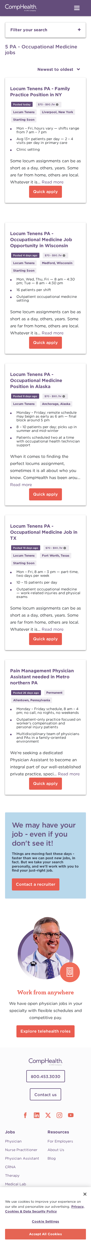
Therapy (12, 1175)
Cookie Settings (45, 1221)
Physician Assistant (22, 1158)
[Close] (84, 1194)
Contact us (45, 1094)
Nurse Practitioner (21, 1150)
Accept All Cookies (45, 1234)
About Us (56, 1150)
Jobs (10, 1132)
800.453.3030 (45, 1076)
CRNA (10, 1167)
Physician (13, 1141)
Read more (52, 182)
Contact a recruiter (35, 884)
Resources (58, 1132)
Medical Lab (15, 1184)
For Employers (60, 1141)
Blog (52, 1158)
